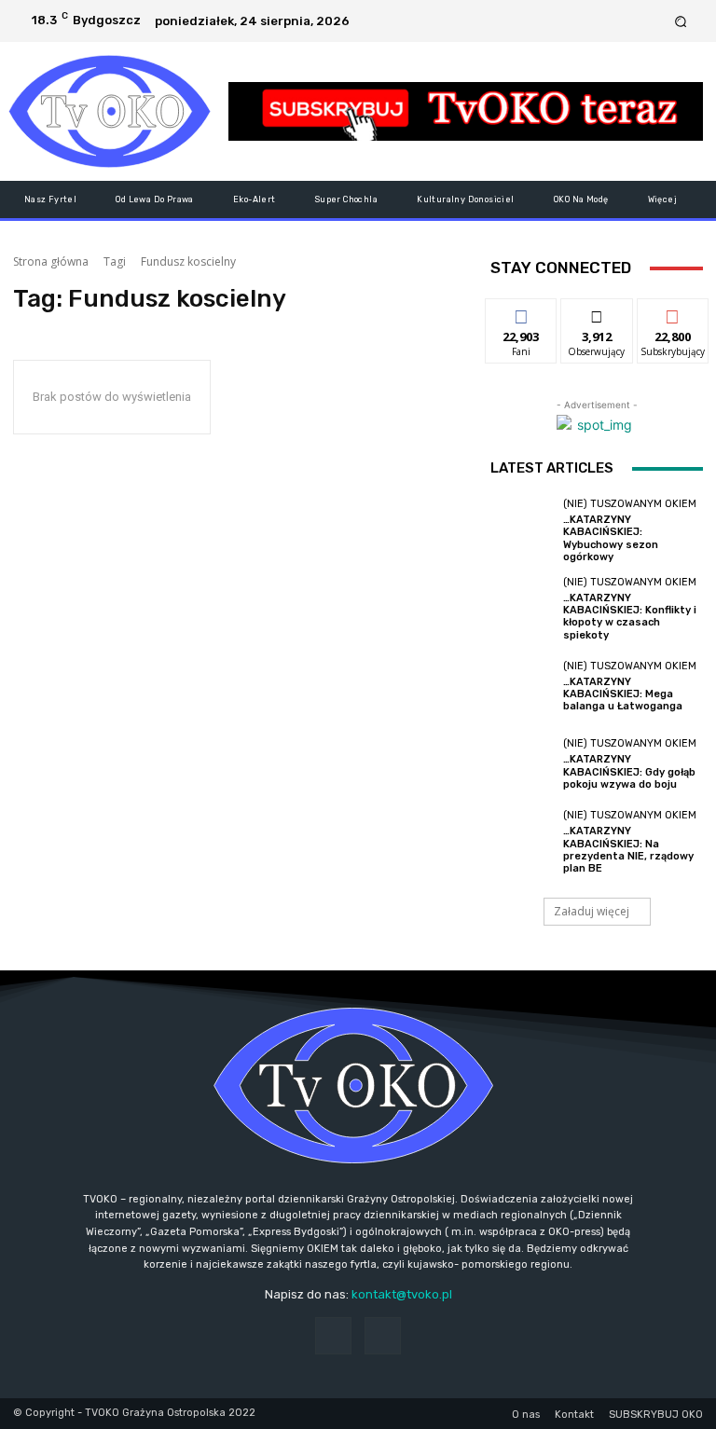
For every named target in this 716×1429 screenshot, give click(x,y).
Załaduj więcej (591, 911)
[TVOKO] (109, 111)
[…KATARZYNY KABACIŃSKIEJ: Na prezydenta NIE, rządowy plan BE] (522, 841)
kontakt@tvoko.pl (401, 1294)
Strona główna (51, 261)
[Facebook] (629, 21)
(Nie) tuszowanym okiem (629, 504)
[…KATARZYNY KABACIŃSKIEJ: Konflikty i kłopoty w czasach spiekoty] (522, 608)
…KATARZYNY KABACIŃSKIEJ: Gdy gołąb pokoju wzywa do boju (629, 771)
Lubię (521, 313)
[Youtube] (651, 21)
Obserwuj (597, 313)
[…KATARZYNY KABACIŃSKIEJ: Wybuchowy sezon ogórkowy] (522, 530)
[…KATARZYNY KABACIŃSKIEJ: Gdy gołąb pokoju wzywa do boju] (522, 764)
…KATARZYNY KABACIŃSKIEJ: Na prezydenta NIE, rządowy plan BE (628, 849)
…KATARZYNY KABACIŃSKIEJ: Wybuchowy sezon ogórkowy (610, 538)
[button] (681, 21)
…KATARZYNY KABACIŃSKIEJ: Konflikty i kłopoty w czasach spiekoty (629, 616)
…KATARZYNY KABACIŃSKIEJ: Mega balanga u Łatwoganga (622, 694)
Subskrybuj (673, 313)
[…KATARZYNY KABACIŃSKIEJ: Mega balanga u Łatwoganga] (522, 687)
